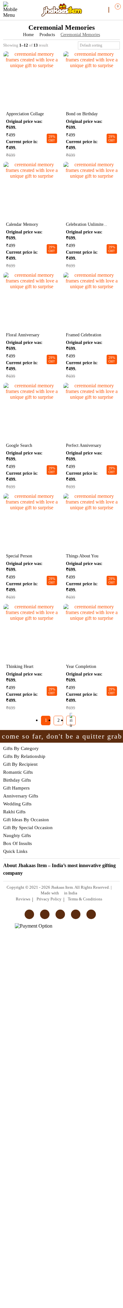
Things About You (82, 556)
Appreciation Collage (25, 113)
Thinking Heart (19, 666)
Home (28, 34)
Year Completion (81, 666)
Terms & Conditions (85, 899)
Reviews (23, 899)
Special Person (19, 556)
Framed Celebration (83, 335)
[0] (114, 9)
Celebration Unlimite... (86, 224)
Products (47, 34)
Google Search (19, 445)
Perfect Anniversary (83, 445)
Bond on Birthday (82, 113)
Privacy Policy (49, 899)
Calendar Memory (22, 224)
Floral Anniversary (22, 335)
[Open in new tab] (31, 54)
